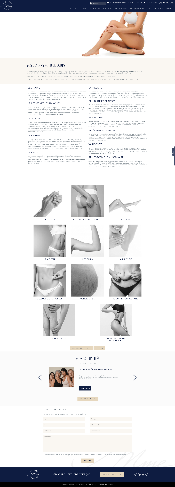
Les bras (87, 259)
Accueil (73, 8)
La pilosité (125, 259)
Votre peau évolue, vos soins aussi (96, 369)
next (134, 377)
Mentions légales (68, 484)
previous (40, 377)
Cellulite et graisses (50, 299)
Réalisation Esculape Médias (86, 484)
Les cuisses (125, 220)
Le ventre (50, 259)
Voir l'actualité (85, 388)
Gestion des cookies (106, 484)
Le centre (83, 8)
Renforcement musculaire (116, 339)
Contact (169, 8)
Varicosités (59, 338)
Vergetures (87, 299)
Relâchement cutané (125, 299)
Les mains (49, 220)
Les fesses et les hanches (87, 220)
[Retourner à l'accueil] (7, 10)
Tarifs (149, 8)
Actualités (158, 8)
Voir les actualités (87, 399)
